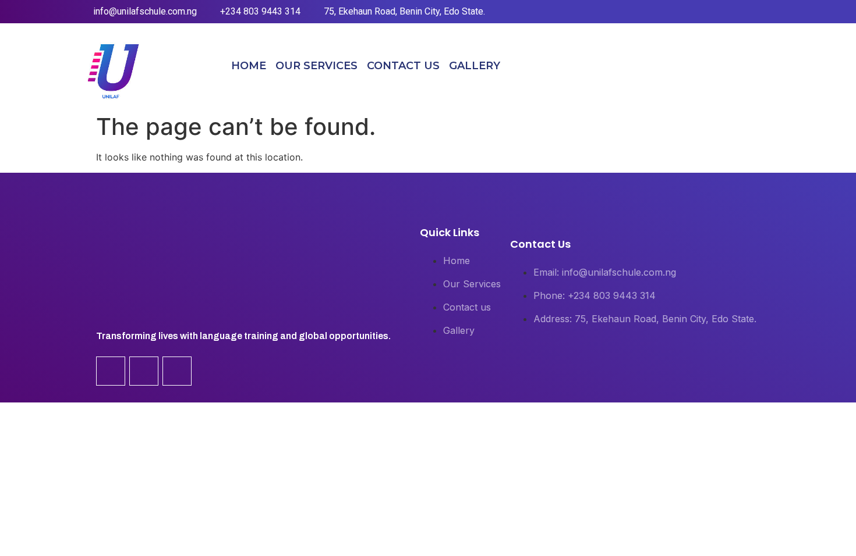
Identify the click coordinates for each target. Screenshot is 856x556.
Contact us (403, 65)
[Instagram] (739, 65)
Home (248, 65)
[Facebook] (714, 65)
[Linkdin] (143, 371)
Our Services (316, 65)
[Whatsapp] (764, 65)
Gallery (474, 65)
